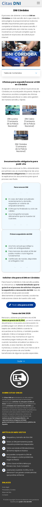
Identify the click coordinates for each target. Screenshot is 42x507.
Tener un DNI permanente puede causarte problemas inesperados (20, 443)
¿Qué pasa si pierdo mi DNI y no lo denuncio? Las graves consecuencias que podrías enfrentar (21, 472)
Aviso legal (5, 487)
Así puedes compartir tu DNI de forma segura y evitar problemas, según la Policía (20, 457)
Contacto (5, 495)
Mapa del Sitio (6, 492)
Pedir (22, 305)
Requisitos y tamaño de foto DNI (19, 437)
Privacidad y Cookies (9, 490)
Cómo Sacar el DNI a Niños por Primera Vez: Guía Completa (19, 464)
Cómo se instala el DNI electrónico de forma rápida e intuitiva (20, 449)
